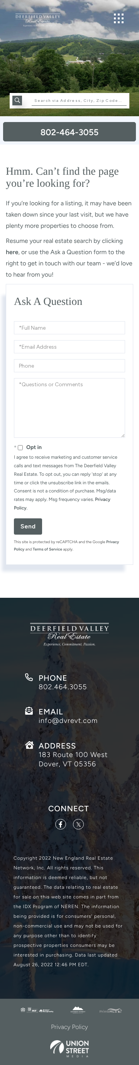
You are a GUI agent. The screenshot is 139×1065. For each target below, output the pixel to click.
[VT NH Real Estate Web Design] (69, 1048)
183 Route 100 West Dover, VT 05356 (73, 759)
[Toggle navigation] (119, 18)
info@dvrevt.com (68, 720)
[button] (17, 100)
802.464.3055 (63, 687)
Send (28, 526)
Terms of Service (47, 549)
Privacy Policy (69, 1027)
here (12, 252)
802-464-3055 (69, 132)
